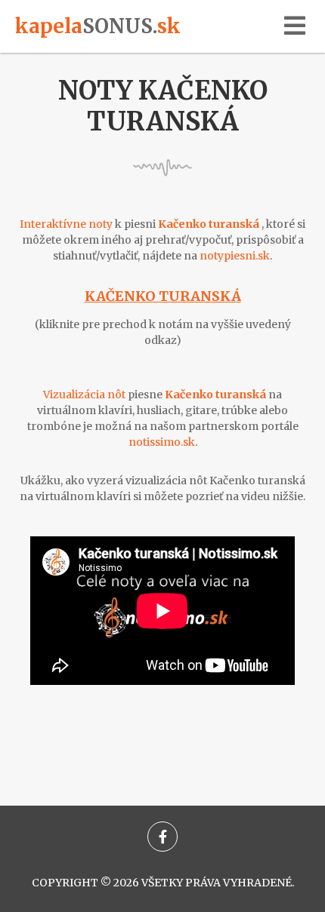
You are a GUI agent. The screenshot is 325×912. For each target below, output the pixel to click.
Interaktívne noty (66, 224)
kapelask (98, 26)
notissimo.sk (161, 442)
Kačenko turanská (163, 296)
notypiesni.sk (235, 256)
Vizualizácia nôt (84, 394)
